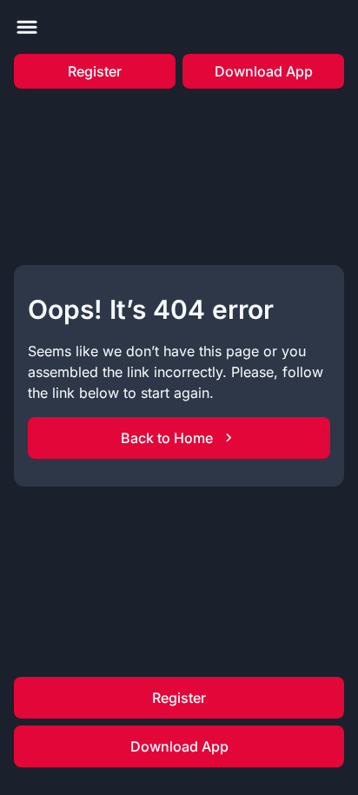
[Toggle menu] (27, 27)
